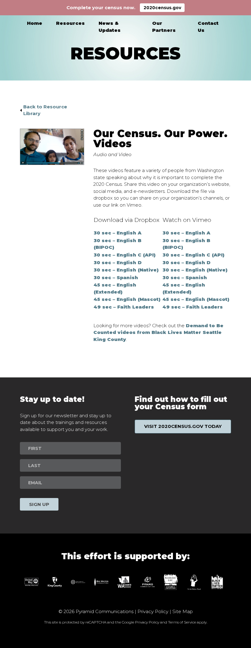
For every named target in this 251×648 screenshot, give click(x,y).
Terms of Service (182, 622)
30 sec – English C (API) (124, 255)
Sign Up (39, 504)
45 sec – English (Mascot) (127, 299)
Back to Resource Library (45, 110)
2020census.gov (162, 7)
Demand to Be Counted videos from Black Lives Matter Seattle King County (158, 332)
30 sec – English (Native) (126, 270)
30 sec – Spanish (116, 277)
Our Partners (164, 26)
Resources (70, 23)
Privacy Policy (152, 611)
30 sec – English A (117, 233)
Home (34, 23)
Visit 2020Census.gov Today (183, 426)
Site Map (182, 611)
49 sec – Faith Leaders (124, 307)
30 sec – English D (118, 262)
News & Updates (110, 26)
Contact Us (208, 26)
